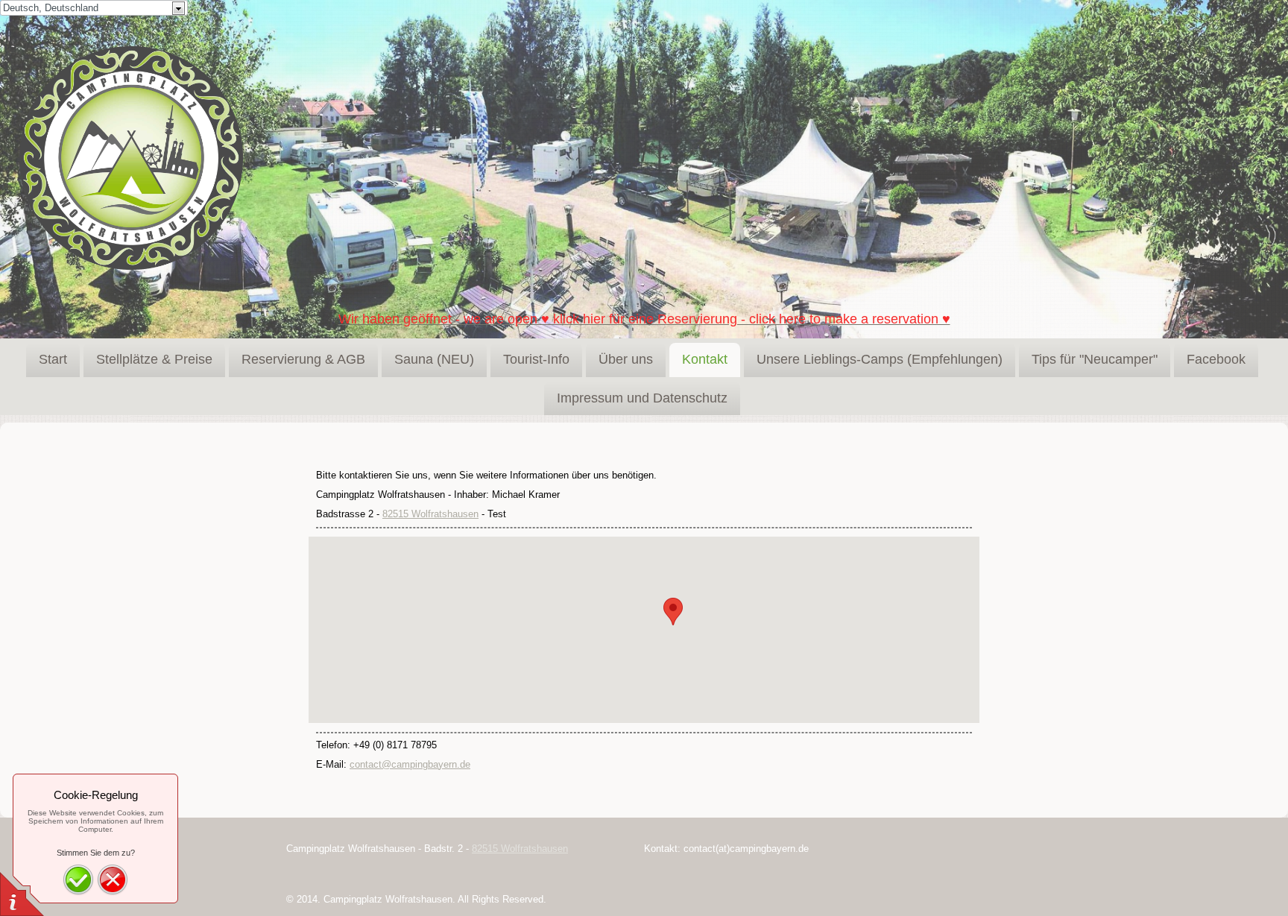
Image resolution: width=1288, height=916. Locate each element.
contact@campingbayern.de (410, 764)
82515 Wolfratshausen (430, 513)
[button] (673, 611)
